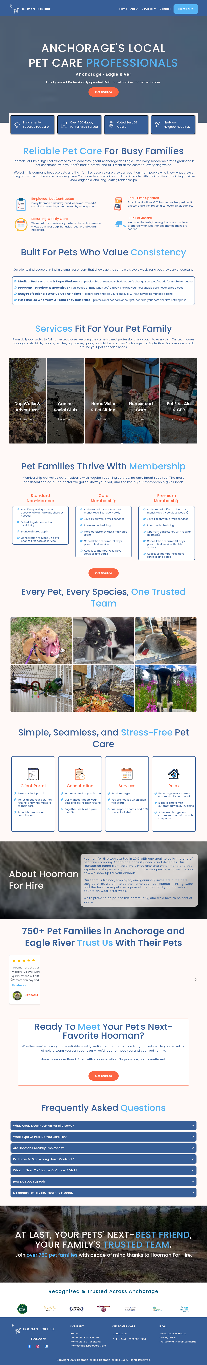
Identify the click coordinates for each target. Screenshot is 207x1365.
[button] (154, 9)
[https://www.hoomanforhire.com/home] (30, 9)
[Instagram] (38, 1346)
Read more (19, 981)
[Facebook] (29, 1346)
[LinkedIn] (46, 1346)
